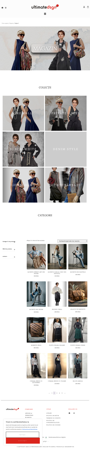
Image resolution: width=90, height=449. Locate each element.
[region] (23, 432)
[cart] (88, 7)
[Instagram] (5, 7)
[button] (45, 14)
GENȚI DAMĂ (23, 185)
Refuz (22, 434)
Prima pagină (5, 23)
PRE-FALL (23, 113)
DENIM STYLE (66, 149)
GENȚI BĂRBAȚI (65, 185)
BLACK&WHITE (23, 149)
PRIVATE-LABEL (65, 113)
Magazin (11, 23)
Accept (23, 440)
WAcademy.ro (69, 446)
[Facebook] (2, 7)
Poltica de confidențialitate (29, 429)
